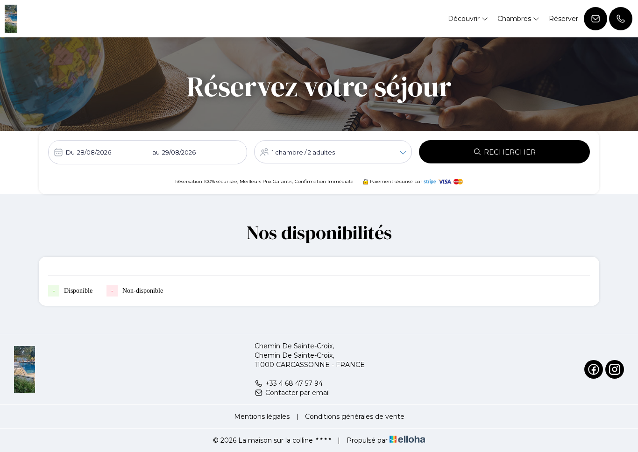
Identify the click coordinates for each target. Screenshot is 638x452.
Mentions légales (262, 416)
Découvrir (465, 18)
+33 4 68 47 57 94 (294, 383)
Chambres (515, 18)
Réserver (563, 18)
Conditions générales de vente (354, 416)
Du (70, 152)
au (156, 152)
